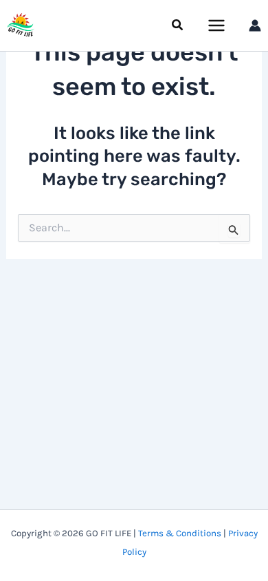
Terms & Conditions (179, 533)
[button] (178, 25)
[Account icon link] (255, 25)
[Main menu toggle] (217, 25)
